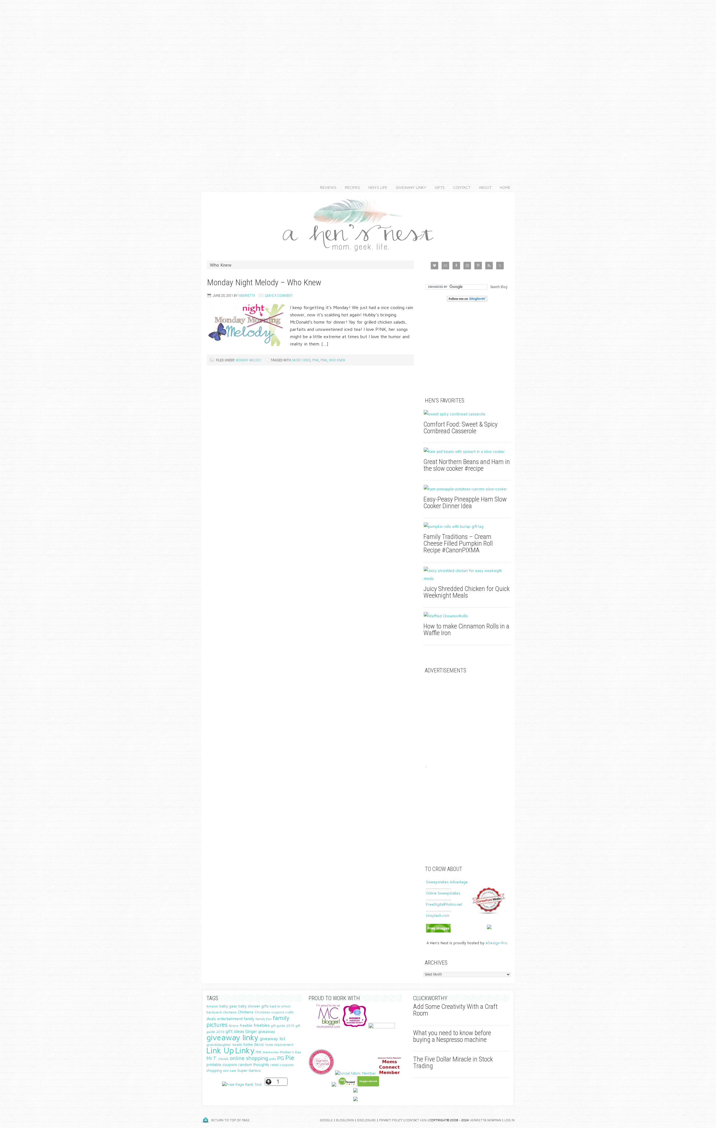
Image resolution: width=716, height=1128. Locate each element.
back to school (280, 1006)
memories (271, 1052)
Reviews (326, 187)
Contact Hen (416, 1120)
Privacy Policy (390, 1120)
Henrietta (247, 296)
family (249, 1018)
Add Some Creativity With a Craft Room (455, 1010)
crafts (289, 1012)
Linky (245, 1050)
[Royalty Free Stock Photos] (438, 931)
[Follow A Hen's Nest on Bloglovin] (467, 300)
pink (324, 360)
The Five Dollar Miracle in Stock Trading (453, 1062)
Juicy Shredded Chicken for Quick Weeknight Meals (466, 592)
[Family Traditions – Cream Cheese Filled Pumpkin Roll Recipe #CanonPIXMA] (467, 526)
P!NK (315, 360)
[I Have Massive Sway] (334, 1085)
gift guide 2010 (282, 1025)
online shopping (249, 1058)
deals (211, 1018)
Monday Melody (248, 360)
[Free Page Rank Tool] (242, 1084)
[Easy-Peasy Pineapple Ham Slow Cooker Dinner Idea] (467, 489)
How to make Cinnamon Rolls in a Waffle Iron (466, 629)
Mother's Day (290, 1052)
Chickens (245, 1011)
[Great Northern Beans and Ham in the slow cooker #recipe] (467, 451)
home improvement (279, 1044)
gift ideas (234, 1031)
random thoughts (253, 1064)
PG (280, 1058)
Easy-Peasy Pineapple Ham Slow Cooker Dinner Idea (465, 502)
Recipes (350, 187)
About (483, 187)
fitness (234, 1025)
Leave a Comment (279, 296)
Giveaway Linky (409, 187)
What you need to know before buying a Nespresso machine (452, 1036)
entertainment (229, 1018)
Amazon (212, 1006)
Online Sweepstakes (443, 893)
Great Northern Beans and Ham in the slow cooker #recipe (466, 465)
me (259, 1051)
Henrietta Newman (485, 1120)
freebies (261, 1025)
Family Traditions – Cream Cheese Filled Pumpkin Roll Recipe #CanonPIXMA (458, 543)
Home (505, 187)
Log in (509, 1120)
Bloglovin (345, 1120)
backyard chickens (221, 1012)
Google (326, 1120)
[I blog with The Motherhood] (381, 1027)
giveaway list (272, 1038)
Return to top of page (230, 1120)
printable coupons (221, 1064)
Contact (459, 187)
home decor (253, 1044)
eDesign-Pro (496, 943)
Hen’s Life (375, 187)
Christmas (262, 1012)
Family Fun (264, 1019)
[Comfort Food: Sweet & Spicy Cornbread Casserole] (467, 414)
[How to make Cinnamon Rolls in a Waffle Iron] (467, 616)
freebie (246, 1025)
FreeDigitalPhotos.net (444, 904)
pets (272, 1059)
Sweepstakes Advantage (447, 882)
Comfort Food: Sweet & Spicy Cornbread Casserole (460, 427)
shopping (214, 1070)
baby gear (228, 1006)
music (223, 1058)
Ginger (251, 1031)
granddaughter (218, 1044)
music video (301, 360)
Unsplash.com (437, 915)
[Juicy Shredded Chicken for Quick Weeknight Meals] (467, 574)
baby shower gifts (253, 1006)
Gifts (437, 187)
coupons (277, 1012)
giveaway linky (232, 1037)
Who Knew (337, 360)
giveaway (266, 1031)
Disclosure (366, 1120)
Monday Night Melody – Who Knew (264, 282)
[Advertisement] (358, 84)
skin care (229, 1070)
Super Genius (249, 1070)
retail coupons (282, 1065)
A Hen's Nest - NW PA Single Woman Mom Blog (358, 223)
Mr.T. (211, 1058)
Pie (289, 1057)
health (237, 1044)
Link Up (220, 1050)
